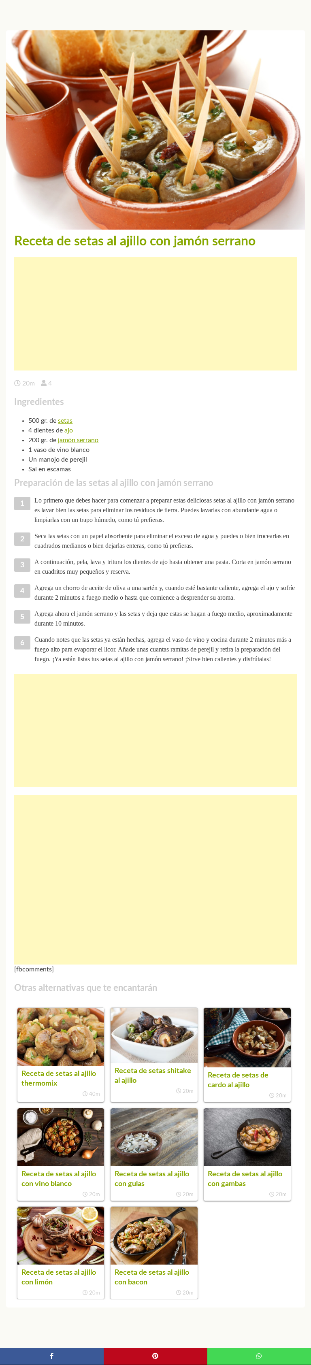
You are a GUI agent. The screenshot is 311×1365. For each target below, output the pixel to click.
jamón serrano (78, 440)
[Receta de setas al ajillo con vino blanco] (60, 1164)
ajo (68, 430)
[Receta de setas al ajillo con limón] (60, 1262)
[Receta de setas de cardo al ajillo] (247, 1065)
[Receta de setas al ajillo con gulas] (154, 1164)
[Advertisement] (155, 314)
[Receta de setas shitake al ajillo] (154, 1061)
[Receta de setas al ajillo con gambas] (247, 1164)
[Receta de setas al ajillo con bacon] (154, 1262)
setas (65, 420)
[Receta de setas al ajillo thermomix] (60, 1063)
